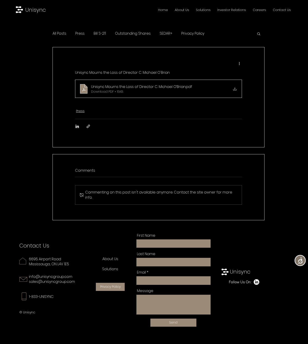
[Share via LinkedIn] (77, 126)
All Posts (59, 33)
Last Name (146, 254)
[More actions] (239, 63)
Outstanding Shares (133, 33)
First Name (146, 235)
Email (141, 272)
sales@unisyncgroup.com (52, 281)
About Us (110, 258)
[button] (259, 33)
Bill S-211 (100, 33)
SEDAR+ (166, 33)
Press (80, 33)
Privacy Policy (192, 33)
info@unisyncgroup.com (50, 276)
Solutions (110, 269)
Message (145, 291)
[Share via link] (88, 126)
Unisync (35, 9)
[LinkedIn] (256, 282)
